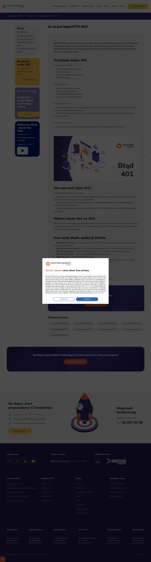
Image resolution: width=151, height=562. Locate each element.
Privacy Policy (88, 286)
